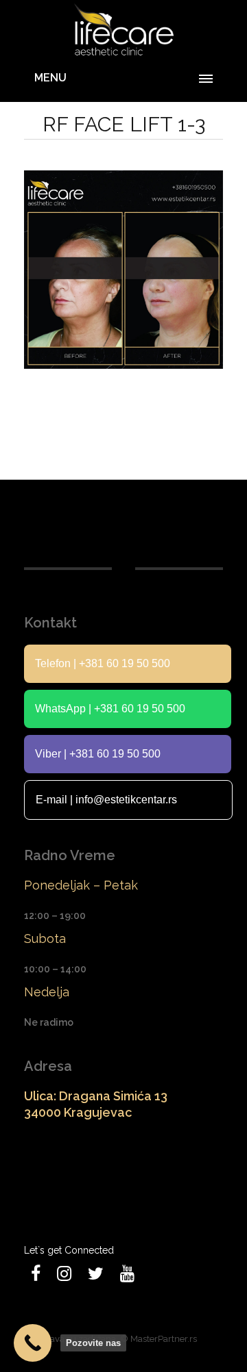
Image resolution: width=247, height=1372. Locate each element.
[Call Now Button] (32, 1343)
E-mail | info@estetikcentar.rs (106, 799)
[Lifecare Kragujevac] (123, 30)
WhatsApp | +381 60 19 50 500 (110, 708)
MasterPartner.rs (163, 1339)
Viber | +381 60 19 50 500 (98, 754)
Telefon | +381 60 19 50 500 (102, 663)
